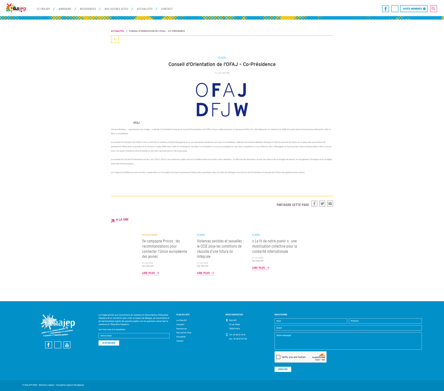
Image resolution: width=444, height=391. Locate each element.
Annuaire (65, 8)
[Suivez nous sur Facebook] (385, 8)
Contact (167, 8)
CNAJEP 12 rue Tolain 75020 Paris (234, 324)
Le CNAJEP (43, 8)
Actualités (144, 8)
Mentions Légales (46, 385)
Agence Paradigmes (75, 385)
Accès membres (412, 8)
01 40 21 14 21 (239, 335)
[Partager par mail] (330, 204)
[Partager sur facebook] (314, 204)
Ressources (88, 8)
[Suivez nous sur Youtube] (66, 344)
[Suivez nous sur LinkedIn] (394, 8)
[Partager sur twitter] (322, 204)
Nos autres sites (116, 8)
